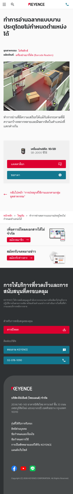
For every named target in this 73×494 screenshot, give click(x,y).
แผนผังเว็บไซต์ (19, 450)
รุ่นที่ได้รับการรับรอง (21, 423)
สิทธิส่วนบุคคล (19, 429)
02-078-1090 (14, 360)
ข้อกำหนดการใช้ (20, 439)
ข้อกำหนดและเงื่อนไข (22, 434)
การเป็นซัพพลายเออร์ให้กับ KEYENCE (31, 445)
